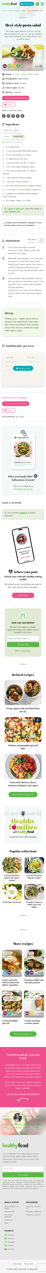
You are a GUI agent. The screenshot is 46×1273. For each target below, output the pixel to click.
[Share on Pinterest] (13, 116)
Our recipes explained (8, 1216)
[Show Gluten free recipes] (27, 1013)
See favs (9, 105)
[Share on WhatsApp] (22, 116)
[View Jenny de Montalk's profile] (7, 1118)
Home (4, 11)
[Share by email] (8, 116)
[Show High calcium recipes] (32, 1013)
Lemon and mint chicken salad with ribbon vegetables (10, 982)
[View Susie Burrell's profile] (39, 1118)
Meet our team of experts (23, 1094)
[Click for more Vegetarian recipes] (14, 66)
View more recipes (22, 1034)
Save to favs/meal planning (16, 98)
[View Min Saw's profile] (17, 1117)
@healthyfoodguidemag (23, 489)
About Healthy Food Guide (11, 1207)
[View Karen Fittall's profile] (7, 1126)
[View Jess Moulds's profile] (28, 1118)
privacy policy (26, 651)
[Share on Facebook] (18, 116)
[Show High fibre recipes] (9, 973)
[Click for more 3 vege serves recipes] (18, 66)
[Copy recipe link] (4, 116)
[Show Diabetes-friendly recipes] (5, 973)
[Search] (37, 4)
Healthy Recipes (13, 11)
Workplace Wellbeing (33, 1212)
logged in (23, 513)
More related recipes (22, 794)
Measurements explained (12, 142)
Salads (23, 11)
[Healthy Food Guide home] (15, 1146)
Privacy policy (28, 1264)
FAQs (6, 1223)
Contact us (8, 1220)
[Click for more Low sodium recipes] (9, 66)
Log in (10, 208)
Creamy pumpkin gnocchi (10, 1021)
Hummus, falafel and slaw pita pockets (33, 981)
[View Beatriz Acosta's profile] (28, 1126)
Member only (24, 368)
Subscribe (28, 4)
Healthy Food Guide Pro (33, 1207)
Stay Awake (32, 240)
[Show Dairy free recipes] (27, 973)
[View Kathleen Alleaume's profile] (18, 1126)
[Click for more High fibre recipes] (5, 66)
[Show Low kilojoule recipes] (9, 1013)
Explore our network (33, 1215)
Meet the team (9, 1212)
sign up (19, 208)
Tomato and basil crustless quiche (32, 1021)
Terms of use (17, 1264)
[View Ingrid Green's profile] (39, 1126)
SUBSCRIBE (23, 595)
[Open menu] (42, 4)
